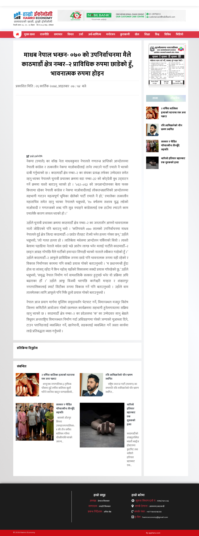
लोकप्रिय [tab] (174, 98)
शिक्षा (147, 34)
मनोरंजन (110, 34)
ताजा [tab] (155, 98)
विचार (70, 34)
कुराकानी (125, 34)
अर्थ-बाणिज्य (94, 34)
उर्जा (81, 34)
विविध (167, 34)
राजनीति (44, 34)
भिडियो (179, 34)
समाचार (58, 34)
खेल (137, 34)
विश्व (157, 34)
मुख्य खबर (29, 34)
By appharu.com (153, 533)
